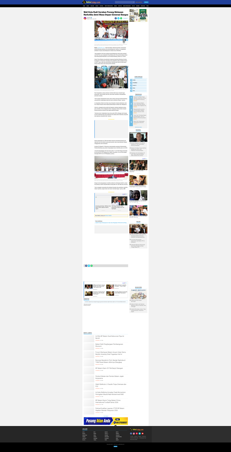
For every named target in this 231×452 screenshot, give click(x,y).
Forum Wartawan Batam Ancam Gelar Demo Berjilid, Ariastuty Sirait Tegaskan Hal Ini (110, 353)
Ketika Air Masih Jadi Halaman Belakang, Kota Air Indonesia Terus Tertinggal (138, 305)
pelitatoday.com (101, 47)
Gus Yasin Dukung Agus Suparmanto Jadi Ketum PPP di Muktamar (138, 241)
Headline (92, 5)
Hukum (115, 5)
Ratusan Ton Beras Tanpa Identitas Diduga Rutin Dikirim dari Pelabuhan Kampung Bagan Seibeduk (140, 98)
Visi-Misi (131, 436)
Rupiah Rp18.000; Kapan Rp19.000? (136, 301)
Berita (117, 432)
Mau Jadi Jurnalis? (133, 439)
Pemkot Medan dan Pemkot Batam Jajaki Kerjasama (109, 377)
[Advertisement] (88, 39)
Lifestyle (120, 5)
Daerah (96, 5)
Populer (146, 2)
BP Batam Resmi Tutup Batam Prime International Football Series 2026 (107, 401)
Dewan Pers (84, 435)
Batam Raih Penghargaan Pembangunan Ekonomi (109, 345)
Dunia (95, 435)
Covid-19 (134, 85)
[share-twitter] (118, 18)
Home (84, 5)
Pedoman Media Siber (134, 437)
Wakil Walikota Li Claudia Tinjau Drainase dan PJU (110, 385)
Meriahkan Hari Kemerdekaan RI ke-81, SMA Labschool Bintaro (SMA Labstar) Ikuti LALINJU (138, 154)
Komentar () (125, 18)
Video (134, 88)
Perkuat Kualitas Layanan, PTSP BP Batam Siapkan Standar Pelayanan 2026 (109, 409)
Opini (117, 438)
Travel (95, 439)
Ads (115, 446)
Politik (133, 5)
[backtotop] (115, 426)
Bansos (106, 432)
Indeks (88, 5)
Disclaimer (144, 436)
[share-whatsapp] (121, 18)
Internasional (119, 436)
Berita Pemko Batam (109, 5)
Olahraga (107, 438)
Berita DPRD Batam (127, 5)
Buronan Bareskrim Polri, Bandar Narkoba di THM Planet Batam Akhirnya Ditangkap (110, 361)
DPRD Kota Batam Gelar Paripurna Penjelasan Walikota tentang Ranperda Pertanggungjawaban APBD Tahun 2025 (138, 236)
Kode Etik (136, 436)
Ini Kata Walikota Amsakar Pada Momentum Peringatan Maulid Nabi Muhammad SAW (110, 393)
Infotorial (107, 436)
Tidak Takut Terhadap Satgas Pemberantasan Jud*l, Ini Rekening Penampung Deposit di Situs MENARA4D (140, 116)
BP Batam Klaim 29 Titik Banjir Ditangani (109, 368)
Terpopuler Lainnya (138, 127)
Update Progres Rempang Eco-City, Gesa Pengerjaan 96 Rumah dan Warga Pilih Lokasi (111, 222)
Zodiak (117, 439)
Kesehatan (143, 5)
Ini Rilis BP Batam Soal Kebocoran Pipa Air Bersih (109, 337)
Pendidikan (135, 82)
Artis (83, 432)
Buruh (95, 433)
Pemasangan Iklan (142, 437)
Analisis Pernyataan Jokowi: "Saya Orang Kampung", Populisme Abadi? (138, 310)
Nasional (101, 5)
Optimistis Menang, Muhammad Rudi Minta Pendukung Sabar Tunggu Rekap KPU (138, 246)
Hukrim (83, 436)
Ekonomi (137, 5)
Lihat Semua (106, 416)
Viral (134, 90)
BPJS (94, 432)
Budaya (83, 433)
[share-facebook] (116, 18)
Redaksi (139, 436)
